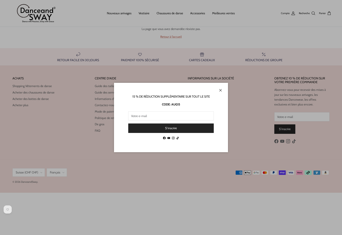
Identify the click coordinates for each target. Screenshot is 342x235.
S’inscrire (171, 128)
